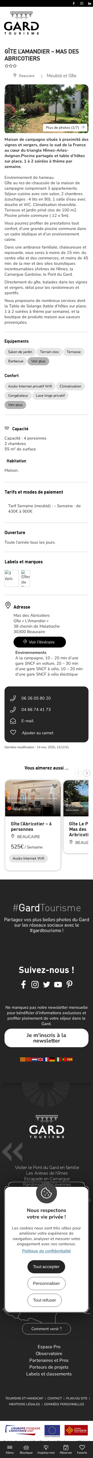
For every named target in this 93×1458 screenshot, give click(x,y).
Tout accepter (46, 1266)
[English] (41, 1059)
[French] (46, 1059)
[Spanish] (70, 1059)
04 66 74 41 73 (36, 709)
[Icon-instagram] (35, 985)
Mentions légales (24, 1404)
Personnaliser (46, 1283)
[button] (78, 773)
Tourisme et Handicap (24, 1398)
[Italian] (58, 1059)
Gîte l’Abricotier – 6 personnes (31, 826)
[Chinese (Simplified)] (29, 1059)
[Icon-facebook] (23, 985)
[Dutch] (35, 1059)
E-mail (27, 721)
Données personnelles (64, 1404)
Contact (54, 1398)
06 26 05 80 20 (36, 698)
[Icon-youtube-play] (58, 985)
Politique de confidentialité (46, 1251)
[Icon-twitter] (46, 985)
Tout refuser (44, 1300)
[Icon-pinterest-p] (69, 985)
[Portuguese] (64, 1059)
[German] (52, 1059)
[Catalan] (23, 1059)
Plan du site (76, 1398)
